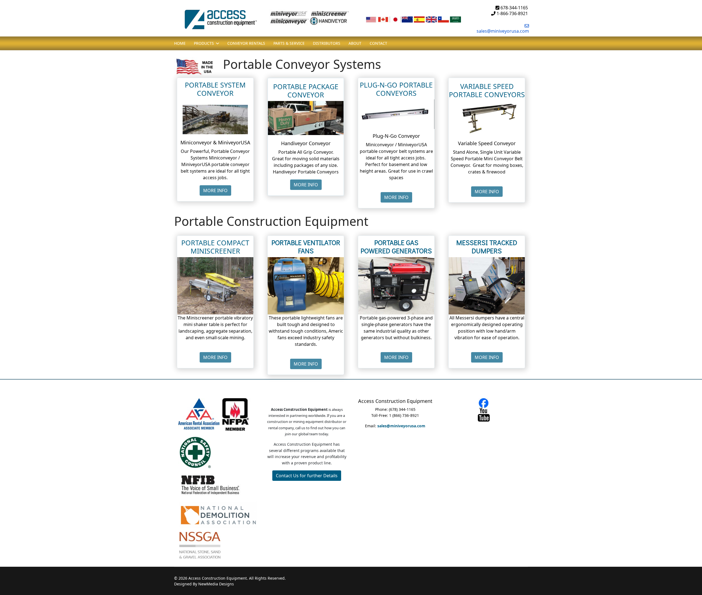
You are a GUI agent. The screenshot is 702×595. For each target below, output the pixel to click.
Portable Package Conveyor (305, 90)
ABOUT (355, 43)
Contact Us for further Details (307, 476)
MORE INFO (215, 190)
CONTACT (378, 43)
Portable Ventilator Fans (305, 246)
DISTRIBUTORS (326, 43)
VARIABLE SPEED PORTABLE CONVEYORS (487, 90)
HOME (180, 43)
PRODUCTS (204, 43)
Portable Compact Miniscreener (215, 247)
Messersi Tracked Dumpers (486, 246)
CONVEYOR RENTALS (246, 43)
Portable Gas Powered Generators (396, 246)
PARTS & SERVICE (289, 43)
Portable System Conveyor (215, 89)
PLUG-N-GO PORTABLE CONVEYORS (396, 89)
